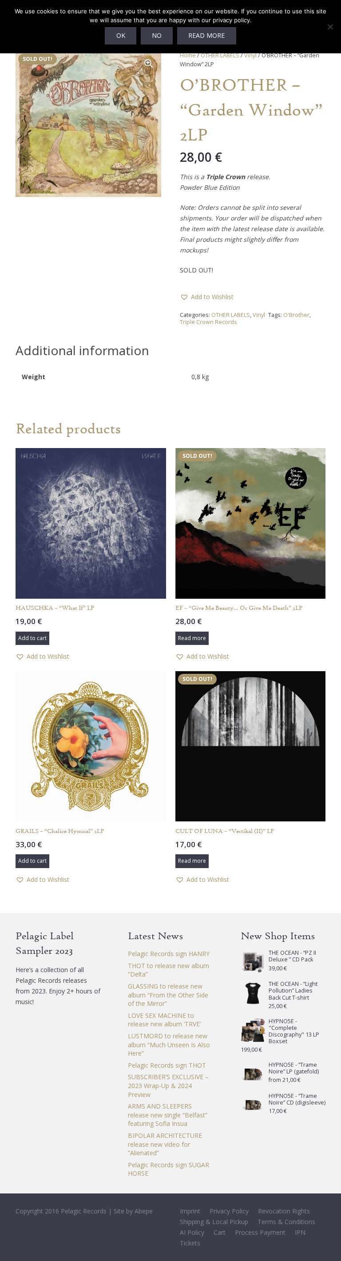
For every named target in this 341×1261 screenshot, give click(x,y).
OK (120, 35)
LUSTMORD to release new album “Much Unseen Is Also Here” (169, 1044)
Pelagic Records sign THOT (167, 1065)
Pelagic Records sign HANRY (169, 953)
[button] (148, 63)
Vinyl (250, 55)
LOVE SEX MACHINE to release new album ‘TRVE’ (164, 1020)
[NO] (329, 26)
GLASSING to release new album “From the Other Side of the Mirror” (168, 995)
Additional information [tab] (82, 350)
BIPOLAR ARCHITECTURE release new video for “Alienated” (165, 1144)
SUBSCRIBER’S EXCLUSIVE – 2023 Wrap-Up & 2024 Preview (168, 1085)
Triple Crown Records (208, 322)
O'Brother (296, 315)
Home (188, 55)
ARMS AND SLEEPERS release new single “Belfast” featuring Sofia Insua (167, 1115)
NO (157, 35)
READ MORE (206, 35)
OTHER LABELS (220, 55)
